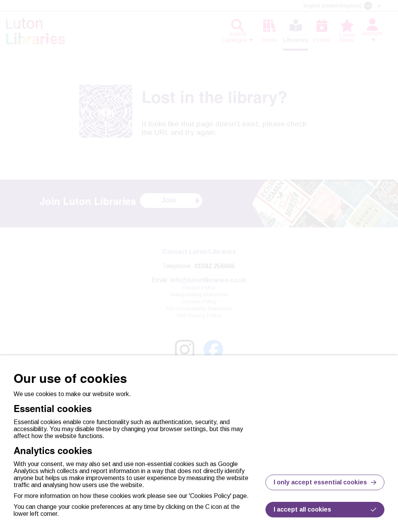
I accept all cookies (302, 509)
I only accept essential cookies (320, 482)
